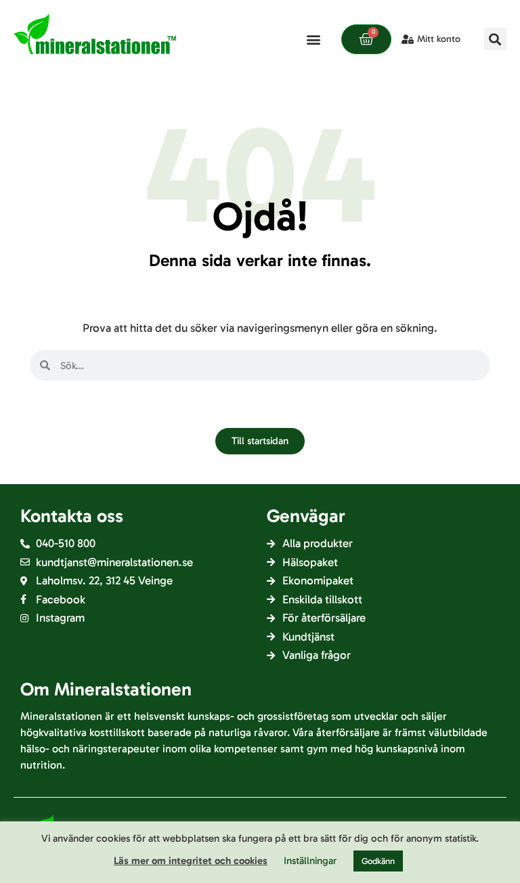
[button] (313, 39)
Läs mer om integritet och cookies (190, 861)
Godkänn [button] (378, 861)
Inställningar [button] (310, 861)
